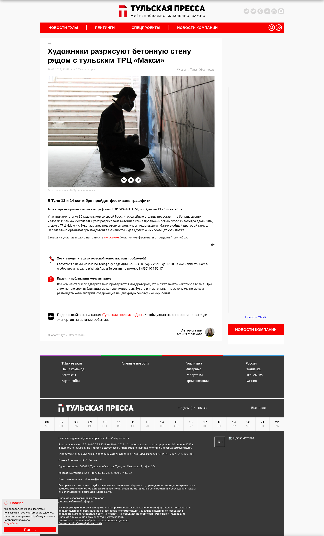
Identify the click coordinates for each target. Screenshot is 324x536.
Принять (30, 529)
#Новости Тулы (187, 69)
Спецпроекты (146, 27)
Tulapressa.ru (72, 363)
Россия (251, 363)
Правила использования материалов (81, 497)
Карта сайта (71, 381)
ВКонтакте (258, 407)
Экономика (254, 375)
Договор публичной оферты (75, 501)
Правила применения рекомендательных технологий (91, 516)
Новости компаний (197, 27)
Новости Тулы (63, 27)
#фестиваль (206, 69)
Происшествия (197, 381)
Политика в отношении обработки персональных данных (93, 520)
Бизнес (251, 381)
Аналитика (194, 363)
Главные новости (135, 363)
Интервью (193, 369)
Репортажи (194, 375)
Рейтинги (105, 27)
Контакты (69, 375)
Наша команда (73, 369)
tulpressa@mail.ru (94, 479)
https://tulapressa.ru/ (117, 438)
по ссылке (111, 237)
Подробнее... (12, 523)
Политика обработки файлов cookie (80, 523)
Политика (253, 369)
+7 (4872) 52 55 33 (192, 408)
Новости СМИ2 (255, 317)
